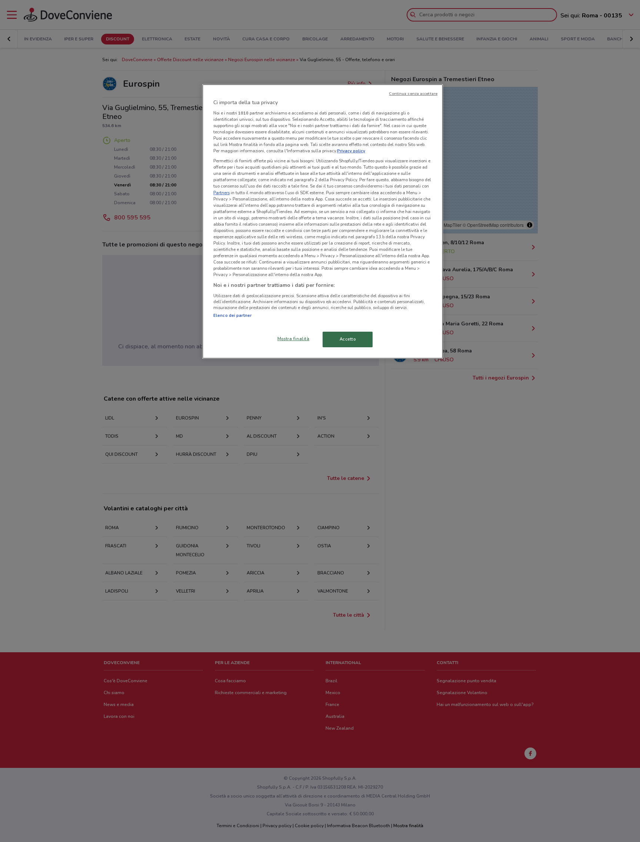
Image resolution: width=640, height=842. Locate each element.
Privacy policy (351, 151)
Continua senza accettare (413, 93)
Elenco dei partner (232, 315)
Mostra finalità (293, 339)
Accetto (348, 339)
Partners (221, 193)
